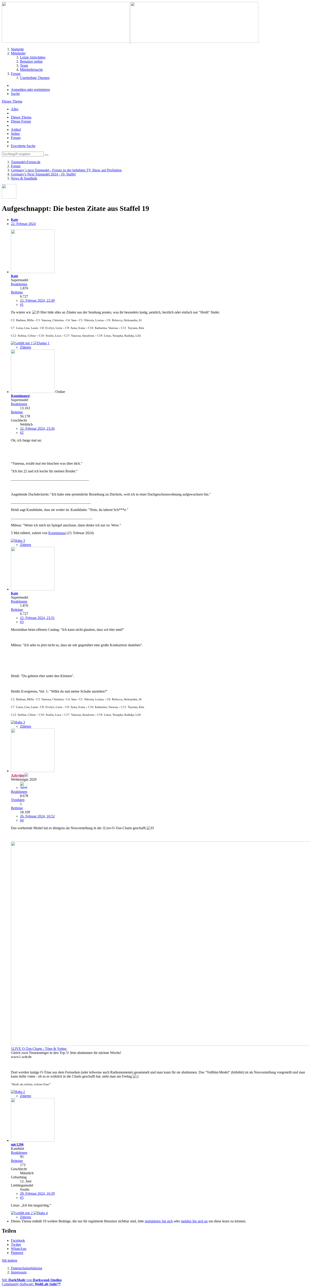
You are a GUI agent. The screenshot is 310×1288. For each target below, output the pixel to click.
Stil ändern (9, 1260)
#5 (22, 1197)
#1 (22, 304)
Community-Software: (31, 1284)
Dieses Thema (21, 117)
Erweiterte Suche (23, 146)
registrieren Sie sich (159, 1221)
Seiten (15, 134)
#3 (22, 622)
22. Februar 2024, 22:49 (37, 300)
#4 (22, 820)
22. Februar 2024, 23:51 (37, 618)
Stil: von (32, 1280)
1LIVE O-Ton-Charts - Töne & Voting (38, 1049)
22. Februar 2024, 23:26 (37, 428)
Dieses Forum (21, 121)
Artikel (16, 129)
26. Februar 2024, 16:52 (37, 816)
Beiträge (17, 292)
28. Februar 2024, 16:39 (37, 1193)
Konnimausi (57, 533)
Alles (14, 109)
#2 (22, 432)
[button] (18, 1240)
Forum (15, 138)
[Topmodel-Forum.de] (130, 41)
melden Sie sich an (194, 1221)
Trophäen (18, 800)
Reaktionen (19, 284)
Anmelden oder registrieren (30, 89)
